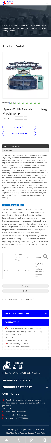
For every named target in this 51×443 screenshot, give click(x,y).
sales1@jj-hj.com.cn (20, 343)
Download (8, 150)
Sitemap (31, 433)
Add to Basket (18, 133)
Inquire (17, 127)
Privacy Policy (40, 433)
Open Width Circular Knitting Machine (18, 299)
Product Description (12, 146)
